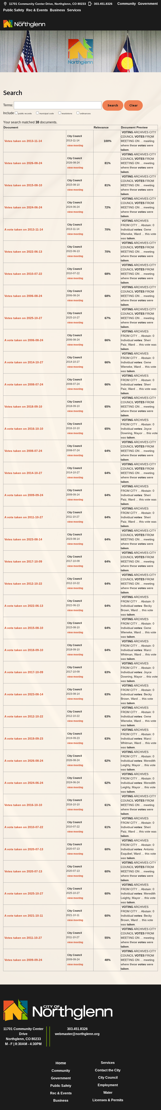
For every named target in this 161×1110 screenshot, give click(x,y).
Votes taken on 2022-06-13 (23, 251)
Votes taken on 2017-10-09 (23, 561)
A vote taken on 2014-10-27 (23, 362)
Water (107, 1092)
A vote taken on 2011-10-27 (23, 517)
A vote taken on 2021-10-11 (23, 915)
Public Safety (13, 10)
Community (126, 3)
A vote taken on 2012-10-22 (23, 716)
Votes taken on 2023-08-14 (23, 539)
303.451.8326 (103, 3)
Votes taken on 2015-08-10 (23, 185)
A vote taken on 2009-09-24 (23, 495)
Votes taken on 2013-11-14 (23, 141)
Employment (108, 1085)
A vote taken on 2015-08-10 (23, 628)
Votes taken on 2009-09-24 (23, 960)
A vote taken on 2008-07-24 (23, 384)
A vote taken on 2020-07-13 (23, 849)
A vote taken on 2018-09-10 (23, 650)
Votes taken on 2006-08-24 (23, 296)
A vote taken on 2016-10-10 (23, 428)
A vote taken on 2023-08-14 (23, 694)
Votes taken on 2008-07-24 (23, 450)
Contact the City (108, 1070)
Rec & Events (37, 10)
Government (148, 3)
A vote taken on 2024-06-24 (23, 782)
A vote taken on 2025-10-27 (23, 893)
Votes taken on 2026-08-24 (23, 163)
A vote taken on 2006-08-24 (23, 340)
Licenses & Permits (107, 1100)
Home (61, 1063)
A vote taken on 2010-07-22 (23, 827)
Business (57, 10)
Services (74, 10)
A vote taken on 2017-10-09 (23, 672)
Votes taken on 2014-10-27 (23, 473)
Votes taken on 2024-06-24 (23, 207)
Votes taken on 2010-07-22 (23, 273)
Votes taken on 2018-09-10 (23, 406)
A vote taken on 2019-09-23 (23, 738)
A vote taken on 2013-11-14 (23, 229)
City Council (108, 1077)
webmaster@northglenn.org (77, 1034)
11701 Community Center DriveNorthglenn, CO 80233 (23, 1034)
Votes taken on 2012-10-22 (23, 583)
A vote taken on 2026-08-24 (23, 760)
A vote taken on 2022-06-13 (23, 605)
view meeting (75, 145)
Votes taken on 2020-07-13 (23, 871)
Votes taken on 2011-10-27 (23, 937)
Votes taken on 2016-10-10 (23, 805)
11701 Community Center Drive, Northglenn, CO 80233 (47, 3)
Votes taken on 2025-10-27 (23, 318)
